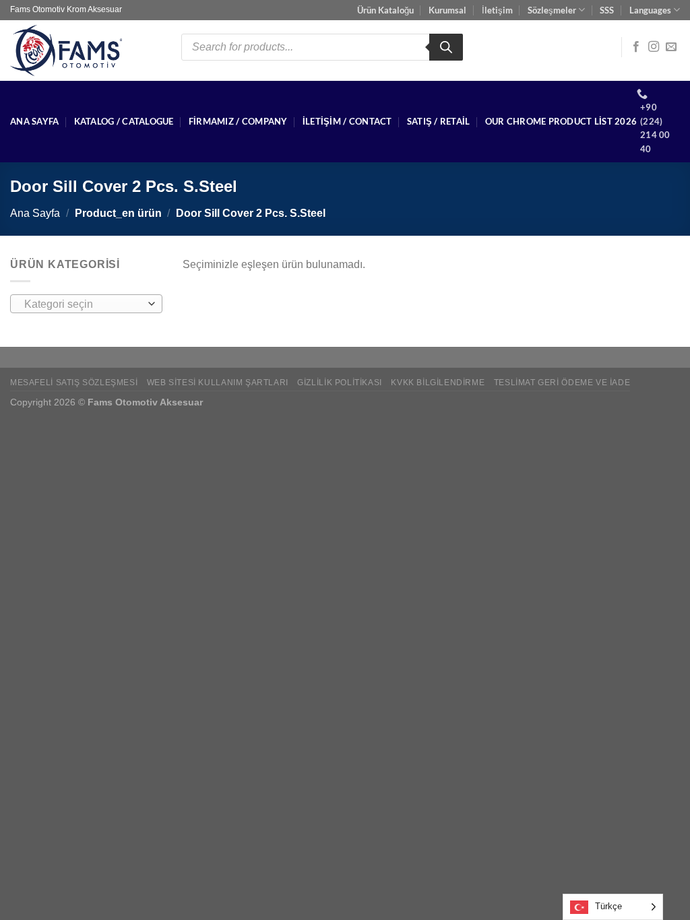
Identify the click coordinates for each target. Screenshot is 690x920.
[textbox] (83, 304)
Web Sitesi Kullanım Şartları (217, 382)
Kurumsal (447, 10)
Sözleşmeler (552, 10)
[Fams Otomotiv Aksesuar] (85, 50)
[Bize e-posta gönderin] (671, 47)
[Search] (446, 47)
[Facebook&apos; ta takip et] (636, 47)
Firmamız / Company (238, 121)
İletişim (497, 10)
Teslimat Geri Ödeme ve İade (562, 382)
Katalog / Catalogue (124, 121)
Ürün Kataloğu (385, 10)
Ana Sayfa (34, 121)
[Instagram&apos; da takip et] (653, 47)
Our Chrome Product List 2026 (561, 121)
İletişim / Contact (347, 121)
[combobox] (86, 303)
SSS (607, 10)
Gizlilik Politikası (339, 382)
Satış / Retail (438, 121)
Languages (650, 10)
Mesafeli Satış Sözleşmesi (73, 382)
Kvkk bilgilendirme (437, 382)
